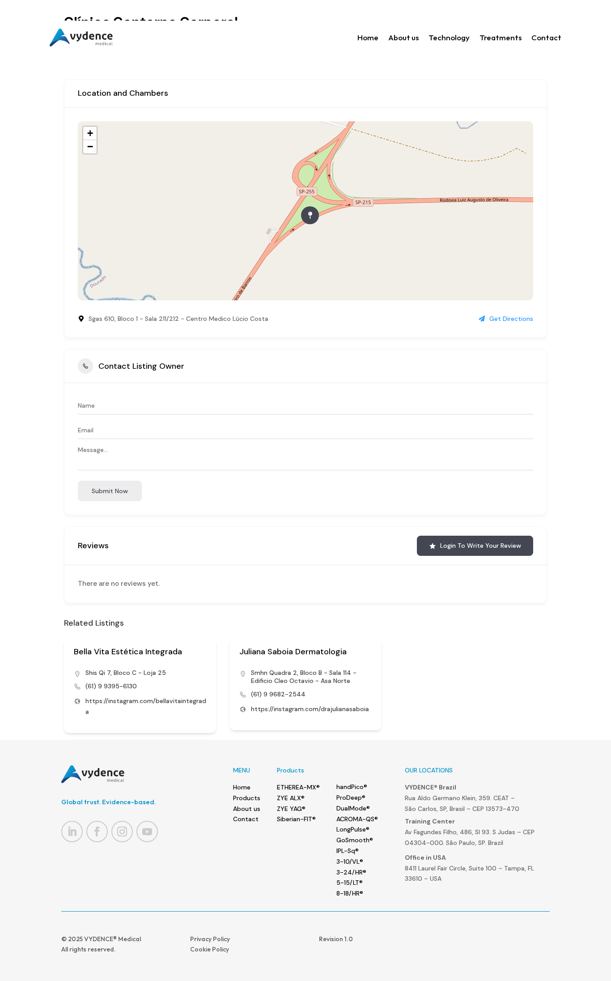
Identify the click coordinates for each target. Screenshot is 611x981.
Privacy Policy (210, 939)
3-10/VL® (349, 861)
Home (367, 37)
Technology (449, 37)
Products (246, 798)
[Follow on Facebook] (97, 831)
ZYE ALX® (291, 798)
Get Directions (511, 319)
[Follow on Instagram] (122, 831)
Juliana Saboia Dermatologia (293, 651)
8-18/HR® (349, 893)
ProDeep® (350, 797)
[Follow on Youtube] (147, 831)
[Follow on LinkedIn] (72, 831)
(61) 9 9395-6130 (111, 686)
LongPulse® (352, 829)
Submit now (110, 491)
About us (403, 37)
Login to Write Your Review (480, 546)
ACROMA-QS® (357, 819)
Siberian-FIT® (296, 819)
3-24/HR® (351, 872)
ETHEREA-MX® (298, 787)
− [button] (90, 146)
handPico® (351, 787)
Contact (546, 37)
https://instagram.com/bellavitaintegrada (145, 706)
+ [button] (90, 133)
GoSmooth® (354, 840)
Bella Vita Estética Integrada (128, 651)
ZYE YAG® (291, 809)
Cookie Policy (209, 949)
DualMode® (353, 808)
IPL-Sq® (347, 851)
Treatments (500, 37)
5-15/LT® (349, 883)
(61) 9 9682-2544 (278, 694)
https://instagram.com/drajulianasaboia (310, 709)
